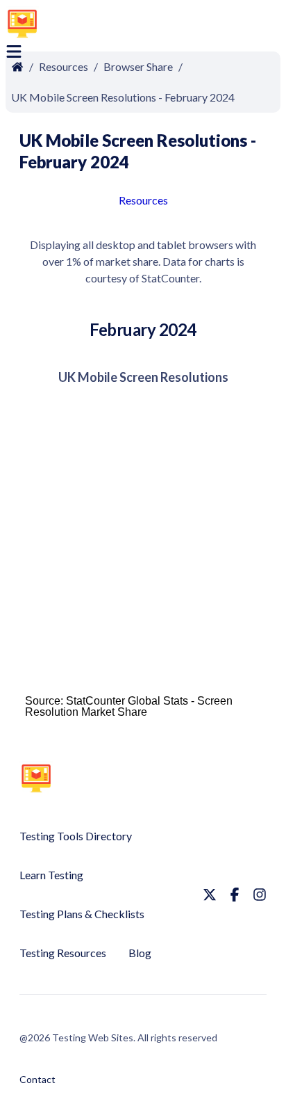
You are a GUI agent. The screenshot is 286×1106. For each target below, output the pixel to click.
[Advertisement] (179, 25)
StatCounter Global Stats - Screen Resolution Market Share (129, 706)
